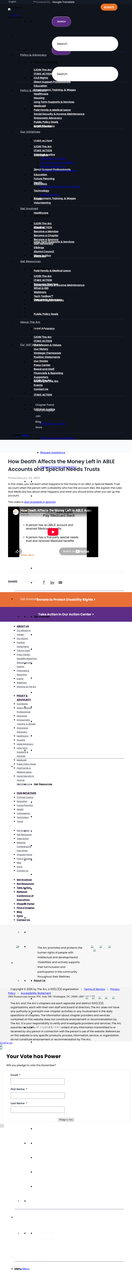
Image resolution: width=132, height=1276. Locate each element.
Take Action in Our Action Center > (66, 614)
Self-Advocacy (43, 707)
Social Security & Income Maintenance (59, 285)
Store (38, 1256)
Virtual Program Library (49, 889)
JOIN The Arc (43, 634)
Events (38, 1172)
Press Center (42, 365)
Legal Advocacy (44, 126)
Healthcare (41, 213)
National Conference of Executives (24, 846)
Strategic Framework (47, 353)
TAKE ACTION (43, 395)
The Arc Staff (23, 650)
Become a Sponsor (46, 692)
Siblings (39, 721)
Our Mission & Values (47, 1027)
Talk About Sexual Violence (57, 438)
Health (38, 182)
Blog (38, 1250)
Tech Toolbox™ (43, 874)
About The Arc (30, 963)
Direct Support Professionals (52, 82)
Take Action (23, 838)
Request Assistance (52, 452)
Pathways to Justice (53, 158)
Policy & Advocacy (33, 90)
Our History (41, 1042)
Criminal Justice (44, 154)
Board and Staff (44, 369)
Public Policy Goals (46, 314)
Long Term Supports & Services (54, 242)
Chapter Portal (44, 1233)
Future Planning (44, 496)
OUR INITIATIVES (26, 793)
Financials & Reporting (48, 1129)
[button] (16, 17)
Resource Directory (46, 831)
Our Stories (41, 361)
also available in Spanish (40, 502)
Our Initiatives (30, 344)
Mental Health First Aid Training (60, 187)
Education (40, 481)
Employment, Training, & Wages (55, 198)
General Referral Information (58, 170)
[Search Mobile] (20, 35)
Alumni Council (44, 736)
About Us (23, 626)
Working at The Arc (46, 1157)
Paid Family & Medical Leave (52, 270)
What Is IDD (41, 845)
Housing (39, 98)
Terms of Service (94, 989)
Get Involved (29, 599)
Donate (109, 7)
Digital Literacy (49, 195)
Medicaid (40, 106)
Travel (38, 568)
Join (38, 1244)
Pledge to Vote (66, 1119)
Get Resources (30, 261)
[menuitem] (69, 1269)
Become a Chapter (46, 678)
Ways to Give (42, 750)
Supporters (41, 1143)
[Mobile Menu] (20, 1217)
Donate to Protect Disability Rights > (66, 599)
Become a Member (46, 663)
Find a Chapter (44, 1239)
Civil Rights (41, 78)
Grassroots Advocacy (48, 118)
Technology (41, 191)
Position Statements (47, 357)
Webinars (40, 860)
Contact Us (41, 1186)
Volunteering (42, 582)
